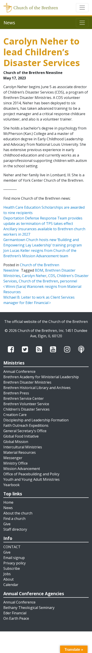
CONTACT (12, 546)
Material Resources (19, 452)
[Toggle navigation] (82, 7)
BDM (39, 270)
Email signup (14, 557)
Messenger (12, 457)
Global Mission (15, 441)
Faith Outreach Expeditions (25, 425)
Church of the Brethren (38, 281)
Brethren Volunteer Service (26, 403)
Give (6, 523)
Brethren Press (16, 393)
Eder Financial (14, 613)
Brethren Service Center (23, 398)
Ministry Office (15, 463)
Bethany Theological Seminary (28, 607)
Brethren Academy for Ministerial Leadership (41, 376)
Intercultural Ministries (22, 447)
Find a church (14, 518)
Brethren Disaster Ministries (27, 382)
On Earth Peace (16, 618)
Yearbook (11, 484)
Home (8, 502)
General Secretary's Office (24, 430)
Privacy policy (14, 563)
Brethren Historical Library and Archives (37, 387)
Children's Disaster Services (26, 409)
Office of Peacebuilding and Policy (31, 474)
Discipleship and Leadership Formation (36, 420)
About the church (17, 513)
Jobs (7, 573)
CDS (51, 275)
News (8, 507)
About (8, 579)
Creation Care (15, 414)
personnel (68, 281)
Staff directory (15, 529)
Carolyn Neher (34, 275)
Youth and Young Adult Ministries (31, 479)
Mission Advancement (21, 468)
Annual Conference (19, 371)
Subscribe (11, 568)
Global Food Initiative (21, 436)
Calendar (10, 584)
